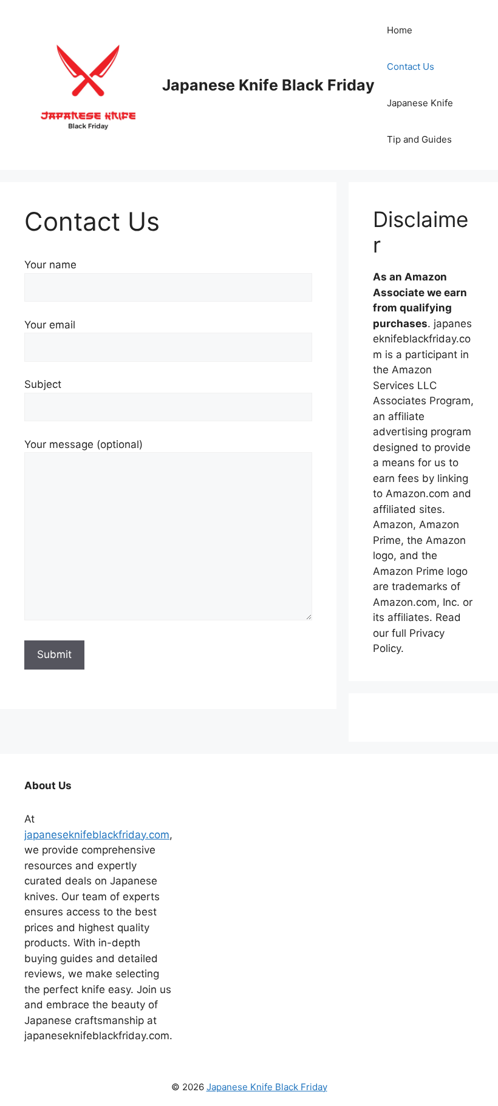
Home (399, 30)
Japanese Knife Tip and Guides (420, 121)
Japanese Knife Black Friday (268, 85)
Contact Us (410, 66)
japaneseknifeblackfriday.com (96, 835)
